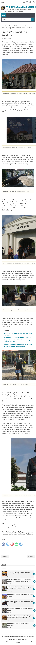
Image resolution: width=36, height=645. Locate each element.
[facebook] (3, 544)
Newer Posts (5, 556)
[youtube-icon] (23, 2)
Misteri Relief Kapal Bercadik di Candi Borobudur (20, 594)
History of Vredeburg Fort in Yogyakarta (14, 346)
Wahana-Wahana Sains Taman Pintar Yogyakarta (17, 337)
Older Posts (31, 556)
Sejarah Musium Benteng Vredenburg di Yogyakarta (18, 344)
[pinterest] (12, 544)
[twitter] (7, 544)
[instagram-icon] (27, 2)
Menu (3, 15)
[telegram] (21, 544)
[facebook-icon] (33, 2)
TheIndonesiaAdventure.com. (22, 641)
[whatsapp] (16, 544)
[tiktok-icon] (30, 2)
